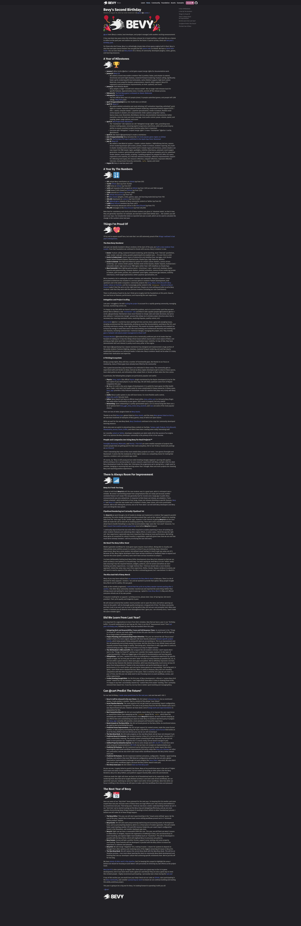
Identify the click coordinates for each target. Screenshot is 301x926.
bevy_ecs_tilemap (162, 749)
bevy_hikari (152, 283)
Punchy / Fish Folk (135, 444)
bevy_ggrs (123, 406)
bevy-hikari (153, 760)
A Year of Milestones (184, 8)
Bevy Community (112, 880)
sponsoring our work (135, 880)
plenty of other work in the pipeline (122, 861)
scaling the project (131, 304)
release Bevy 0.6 (153, 699)
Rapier (132, 379)
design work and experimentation (160, 708)
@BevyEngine (114, 201)
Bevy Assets (128, 51)
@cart (139, 13)
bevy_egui (110, 390)
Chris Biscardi (171, 427)
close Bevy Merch (154, 591)
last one (169, 874)
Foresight (106, 444)
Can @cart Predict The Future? (187, 23)
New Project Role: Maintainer (123, 122)
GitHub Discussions (116, 195)
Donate (189, 3)
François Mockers (109, 337)
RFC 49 (155, 743)
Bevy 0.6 (117, 73)
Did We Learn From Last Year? (187, 21)
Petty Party (119, 100)
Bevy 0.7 (115, 104)
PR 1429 (133, 745)
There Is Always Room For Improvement (185, 17)
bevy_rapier (117, 379)
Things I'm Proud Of (184, 14)
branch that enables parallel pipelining (121, 526)
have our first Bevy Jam (140, 765)
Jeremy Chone (117, 429)
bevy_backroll (141, 406)
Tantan (152, 427)
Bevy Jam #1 (120, 95)
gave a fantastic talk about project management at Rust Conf (124, 333)
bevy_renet (132, 406)
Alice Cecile (107, 322)
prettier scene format (157, 730)
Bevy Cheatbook (135, 421)
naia (151, 406)
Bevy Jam (119, 415)
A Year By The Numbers (185, 11)
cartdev (146, 13)
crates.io (126, 199)
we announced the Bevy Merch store (140, 578)
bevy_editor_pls (149, 399)
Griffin (125, 429)
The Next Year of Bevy (185, 26)
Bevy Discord (115, 203)
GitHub (132, 181)
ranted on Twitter (118, 433)
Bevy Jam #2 (107, 869)
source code (146, 48)
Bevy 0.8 (115, 141)
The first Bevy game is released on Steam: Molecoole (133, 93)
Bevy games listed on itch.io (163, 415)
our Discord (110, 448)
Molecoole (122, 444)
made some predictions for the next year (133, 695)
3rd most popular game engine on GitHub (151, 137)
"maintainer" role (130, 312)
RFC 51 (160, 743)
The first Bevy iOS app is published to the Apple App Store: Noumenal (136, 139)
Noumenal (114, 444)
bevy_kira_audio (112, 397)
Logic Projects (160, 427)
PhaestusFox (107, 429)
